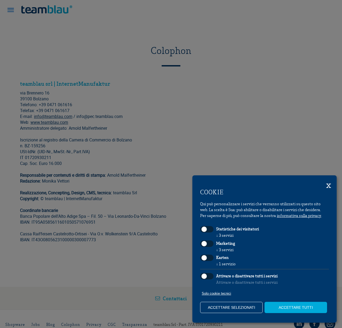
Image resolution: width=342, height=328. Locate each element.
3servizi (225, 235)
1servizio (226, 263)
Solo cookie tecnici (216, 293)
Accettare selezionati (231, 307)
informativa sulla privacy (299, 215)
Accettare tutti (296, 307)
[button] (10, 10)
